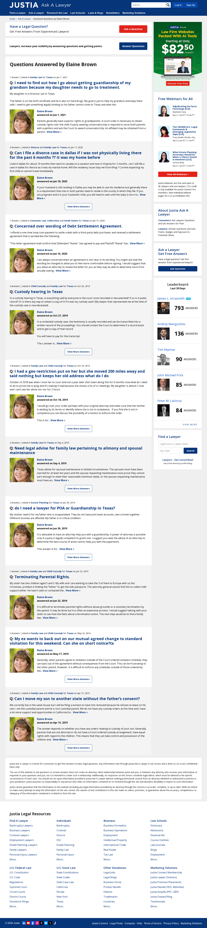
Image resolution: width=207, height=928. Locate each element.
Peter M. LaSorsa (169, 401)
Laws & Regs (95, 13)
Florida (60, 891)
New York (62, 896)
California (62, 887)
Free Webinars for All (175, 99)
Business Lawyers (20, 830)
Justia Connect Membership (166, 872)
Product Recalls (112, 887)
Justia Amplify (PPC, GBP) (164, 891)
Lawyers (162, 228)
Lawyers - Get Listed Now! (177, 460)
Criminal (61, 830)
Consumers (164, 220)
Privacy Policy (171, 923)
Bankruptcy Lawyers (21, 825)
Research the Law (57, 13)
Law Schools (77, 13)
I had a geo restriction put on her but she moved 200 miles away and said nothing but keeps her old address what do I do (77, 373)
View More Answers (78, 206)
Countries (109, 901)
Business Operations (115, 830)
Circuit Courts (17, 891)
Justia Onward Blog (161, 896)
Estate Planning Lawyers (23, 845)
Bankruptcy (63, 825)
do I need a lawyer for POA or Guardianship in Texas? (65, 508)
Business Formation (115, 825)
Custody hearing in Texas (39, 291)
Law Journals (157, 845)
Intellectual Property (115, 840)
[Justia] (24, 5)
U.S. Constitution (19, 872)
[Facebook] (33, 923)
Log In (178, 5)
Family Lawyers (18, 849)
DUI (59, 840)
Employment (111, 835)
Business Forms (113, 882)
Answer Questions (133, 46)
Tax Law (108, 854)
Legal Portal (116, 923)
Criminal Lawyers (19, 835)
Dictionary (156, 825)
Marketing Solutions (133, 13)
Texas (49, 77)
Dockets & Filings (19, 901)
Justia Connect (100, 923)
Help (139, 923)
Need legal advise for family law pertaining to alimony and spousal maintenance (76, 450)
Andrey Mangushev (171, 324)
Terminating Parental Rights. (42, 576)
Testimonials (157, 901)
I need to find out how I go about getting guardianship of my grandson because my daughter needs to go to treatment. (70, 85)
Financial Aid (157, 835)
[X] (50, 923)
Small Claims (71, 220)
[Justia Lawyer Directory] (55, 923)
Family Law (36, 77)
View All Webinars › (178, 174)
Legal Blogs (110, 877)
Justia (12, 19)
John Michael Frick (170, 375)
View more (190, 424)
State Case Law (65, 882)
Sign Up (191, 5)
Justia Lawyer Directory (163, 877)
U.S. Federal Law (20, 868)
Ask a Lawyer (36, 13)
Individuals (64, 821)
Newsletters (113, 13)
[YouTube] (28, 923)
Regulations (16, 882)
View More (53, 132)
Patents (108, 891)
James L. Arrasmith (171, 298)
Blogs (153, 849)
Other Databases (115, 868)
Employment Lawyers (22, 840)
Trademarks (110, 896)
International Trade (115, 845)
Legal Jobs (109, 872)
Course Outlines (159, 840)
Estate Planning (39, 502)
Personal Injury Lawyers (23, 854)
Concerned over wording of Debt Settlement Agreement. (68, 226)
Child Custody (38, 286)
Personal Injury (65, 854)
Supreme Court (18, 887)
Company (130, 923)
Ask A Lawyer (24, 19)
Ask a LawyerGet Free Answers (172, 251)
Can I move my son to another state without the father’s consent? (77, 698)
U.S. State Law (66, 868)
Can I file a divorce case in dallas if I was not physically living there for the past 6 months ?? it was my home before (76, 155)
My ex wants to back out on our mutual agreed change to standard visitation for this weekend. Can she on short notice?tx (76, 641)
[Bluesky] (46, 923)
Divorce (35, 147)
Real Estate (110, 849)
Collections (53, 220)
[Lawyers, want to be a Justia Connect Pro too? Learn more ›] (188, 298)
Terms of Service (153, 923)
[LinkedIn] (24, 923)
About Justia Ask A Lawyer (173, 212)
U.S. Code (15, 877)
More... (13, 859)
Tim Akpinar (166, 350)
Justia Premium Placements (165, 882)
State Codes (63, 877)
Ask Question (177, 268)
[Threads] (41, 923)
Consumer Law (38, 220)
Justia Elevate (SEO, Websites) (167, 887)
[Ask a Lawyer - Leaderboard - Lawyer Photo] (163, 308)
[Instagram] (37, 923)
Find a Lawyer (18, 13)
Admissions (156, 830)
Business (109, 821)
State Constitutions (67, 872)
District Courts (18, 896)
